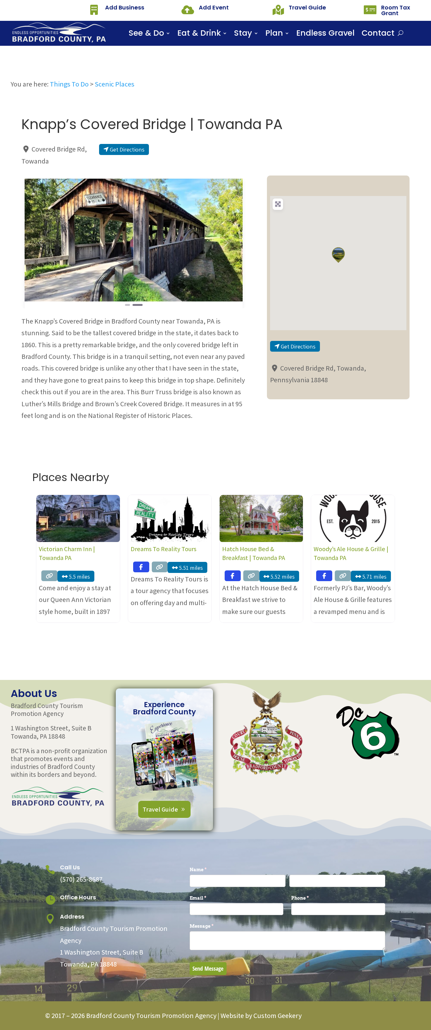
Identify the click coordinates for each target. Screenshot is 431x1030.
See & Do (146, 34)
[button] (41, 243)
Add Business (124, 7)
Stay (243, 34)
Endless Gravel (325, 34)
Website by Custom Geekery (260, 1015)
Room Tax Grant (395, 10)
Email (208, 898)
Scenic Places (114, 84)
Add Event (214, 7)
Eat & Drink (199, 34)
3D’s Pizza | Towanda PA (254, 549)
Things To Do (69, 84)
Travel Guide (307, 7)
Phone (310, 898)
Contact (378, 34)
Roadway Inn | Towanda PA (349, 549)
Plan (274, 34)
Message (212, 926)
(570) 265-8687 (81, 879)
